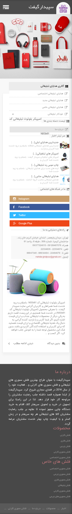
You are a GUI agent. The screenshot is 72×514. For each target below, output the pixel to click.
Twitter (22, 215)
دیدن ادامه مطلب (23, 344)
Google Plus (25, 223)
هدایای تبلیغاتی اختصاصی (50, 94)
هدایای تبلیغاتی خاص (52, 107)
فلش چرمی (65, 446)
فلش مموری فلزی (62, 479)
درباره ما (59, 129)
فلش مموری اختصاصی (60, 457)
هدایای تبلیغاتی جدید (52, 100)
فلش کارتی (65, 434)
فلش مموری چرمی (61, 473)
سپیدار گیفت (41, 6)
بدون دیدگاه (53, 343)
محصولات (51, 508)
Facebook (24, 207)
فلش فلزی (65, 440)
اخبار (63, 508)
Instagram (24, 199)
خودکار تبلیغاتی (55, 114)
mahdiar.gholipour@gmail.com (48, 257)
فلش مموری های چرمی (59, 496)
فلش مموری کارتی (62, 451)
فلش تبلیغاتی (64, 485)
